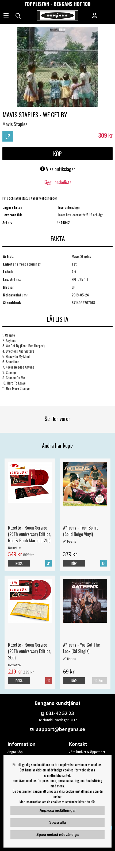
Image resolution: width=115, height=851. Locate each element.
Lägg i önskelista (57, 182)
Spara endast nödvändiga (57, 835)
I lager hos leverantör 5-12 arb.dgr (80, 214)
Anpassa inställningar (58, 810)
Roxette (14, 547)
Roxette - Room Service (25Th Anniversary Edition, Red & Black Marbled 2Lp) (29, 534)
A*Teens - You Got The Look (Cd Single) (81, 648)
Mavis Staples (14, 124)
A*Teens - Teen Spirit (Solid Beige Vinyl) (80, 530)
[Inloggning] (94, 16)
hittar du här (86, 801)
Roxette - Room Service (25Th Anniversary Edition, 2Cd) (29, 651)
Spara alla (57, 822)
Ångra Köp (15, 752)
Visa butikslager (60, 169)
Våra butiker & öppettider (87, 752)
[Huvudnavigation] (6, 16)
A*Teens (69, 541)
